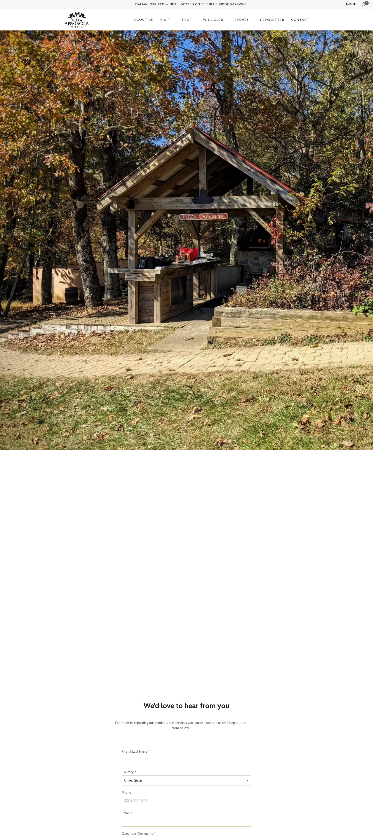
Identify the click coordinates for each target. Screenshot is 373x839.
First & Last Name (134, 751)
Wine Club (213, 19)
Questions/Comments (137, 833)
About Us (143, 19)
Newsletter (272, 19)
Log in (351, 3)
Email (126, 813)
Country (128, 772)
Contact (300, 19)
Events (242, 19)
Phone (126, 792)
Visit (165, 19)
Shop (187, 19)
